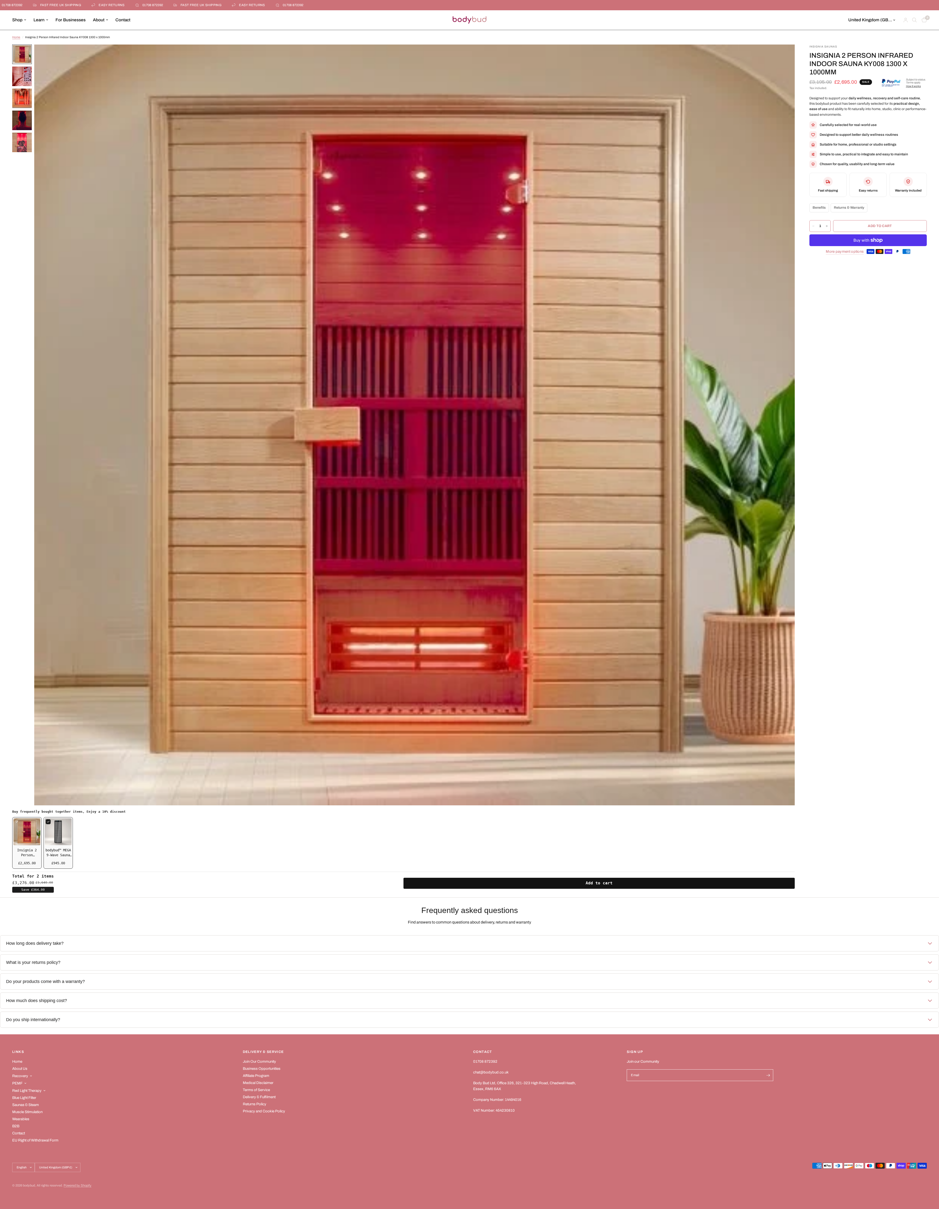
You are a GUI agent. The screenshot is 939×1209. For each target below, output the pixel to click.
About (98, 20)
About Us (19, 1069)
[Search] (914, 20)
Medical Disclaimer (258, 1083)
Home (16, 37)
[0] (923, 20)
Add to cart (599, 883)
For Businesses (71, 20)
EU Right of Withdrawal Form (35, 1140)
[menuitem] (21, 20)
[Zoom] (784, 54)
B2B (15, 1126)
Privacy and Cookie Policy (264, 1111)
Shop (17, 20)
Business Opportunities (261, 1069)
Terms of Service (256, 1090)
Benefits (819, 207)
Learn (39, 20)
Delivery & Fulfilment (259, 1097)
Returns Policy (254, 1104)
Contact (122, 20)
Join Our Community (259, 1061)
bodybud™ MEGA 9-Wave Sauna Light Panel (58, 855)
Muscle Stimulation (27, 1112)
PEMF (17, 1083)
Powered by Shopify (77, 1185)
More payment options (845, 251)
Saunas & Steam (25, 1105)
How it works (913, 86)
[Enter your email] (768, 1075)
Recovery (20, 1076)
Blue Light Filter (24, 1098)
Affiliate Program (256, 1076)
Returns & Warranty (849, 207)
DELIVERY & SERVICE (263, 1052)
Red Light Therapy (27, 1091)
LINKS (18, 1052)
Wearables (20, 1119)
